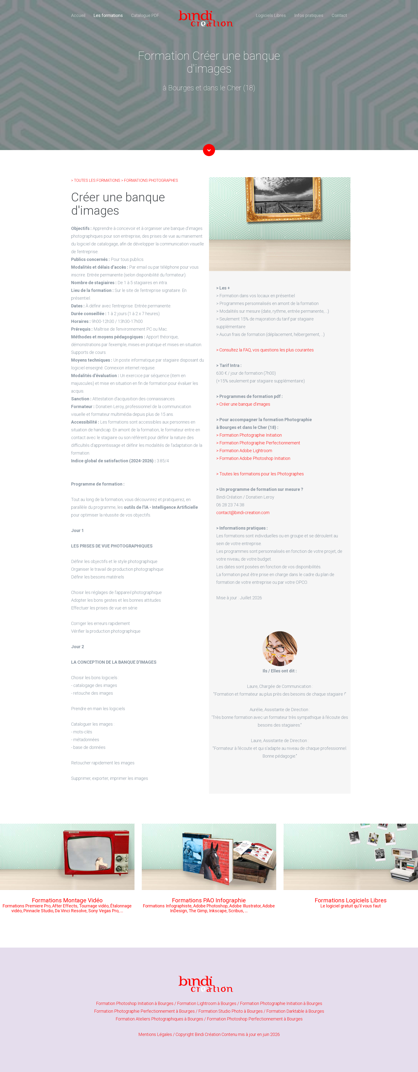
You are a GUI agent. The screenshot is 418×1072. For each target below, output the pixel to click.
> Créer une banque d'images (243, 404)
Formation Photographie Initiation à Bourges (281, 1003)
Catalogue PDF (145, 15)
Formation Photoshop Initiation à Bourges (135, 1003)
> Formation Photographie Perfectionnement (258, 442)
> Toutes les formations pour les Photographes (260, 473)
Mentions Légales (155, 1034)
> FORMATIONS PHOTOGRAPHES (149, 180)
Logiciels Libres (271, 15)
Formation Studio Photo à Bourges (231, 1011)
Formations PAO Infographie (209, 900)
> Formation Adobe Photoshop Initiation (253, 458)
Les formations (108, 15)
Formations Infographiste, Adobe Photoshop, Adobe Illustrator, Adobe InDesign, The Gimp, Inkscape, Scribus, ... (209, 908)
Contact (339, 15)
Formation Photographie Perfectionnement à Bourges (145, 1011)
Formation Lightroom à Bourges (207, 1003)
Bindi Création (208, 1034)
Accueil (78, 15)
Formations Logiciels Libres (351, 900)
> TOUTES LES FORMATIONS (96, 180)
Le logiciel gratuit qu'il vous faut (351, 905)
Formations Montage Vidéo (67, 900)
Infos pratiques (308, 15)
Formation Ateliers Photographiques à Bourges (160, 1018)
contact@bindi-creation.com (242, 512)
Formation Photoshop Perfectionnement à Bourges (255, 1018)
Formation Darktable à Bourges (295, 1011)
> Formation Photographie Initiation (249, 435)
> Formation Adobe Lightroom (244, 450)
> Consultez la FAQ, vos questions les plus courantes (265, 349)
